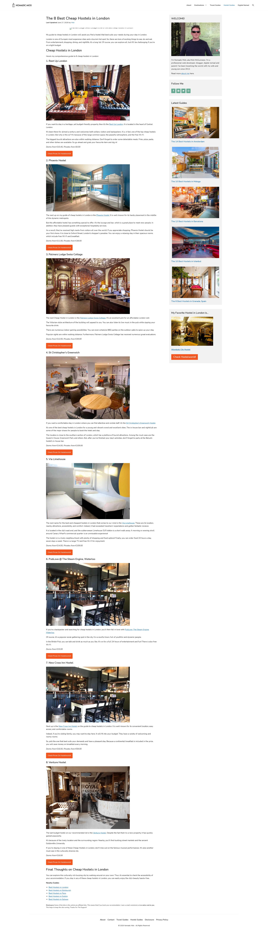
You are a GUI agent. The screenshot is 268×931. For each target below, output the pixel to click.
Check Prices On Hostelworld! (59, 153)
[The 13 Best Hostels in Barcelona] (195, 216)
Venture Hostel (99, 833)
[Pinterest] (178, 91)
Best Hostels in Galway (58, 899)
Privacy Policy (162, 919)
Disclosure (149, 919)
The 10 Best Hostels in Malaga (185, 181)
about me (185, 73)
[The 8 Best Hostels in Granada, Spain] (195, 296)
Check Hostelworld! (184, 357)
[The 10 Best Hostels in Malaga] (195, 176)
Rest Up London (116, 124)
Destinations (199, 5)
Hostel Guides (229, 5)
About (188, 5)
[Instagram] (188, 91)
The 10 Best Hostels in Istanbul (186, 261)
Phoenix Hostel (102, 215)
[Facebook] (173, 91)
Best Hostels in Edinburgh (60, 890)
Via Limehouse (128, 523)
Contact (111, 919)
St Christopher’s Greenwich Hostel (140, 423)
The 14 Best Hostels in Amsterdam (187, 141)
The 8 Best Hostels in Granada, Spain (188, 301)
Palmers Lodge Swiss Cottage (93, 318)
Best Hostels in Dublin (58, 896)
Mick (72, 22)
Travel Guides (215, 5)
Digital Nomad (243, 5)
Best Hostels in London (58, 887)
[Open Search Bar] (253, 5)
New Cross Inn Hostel (68, 726)
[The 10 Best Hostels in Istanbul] (195, 256)
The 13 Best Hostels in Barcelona (187, 221)
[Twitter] (183, 91)
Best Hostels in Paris (57, 893)
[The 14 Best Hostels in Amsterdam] (195, 136)
